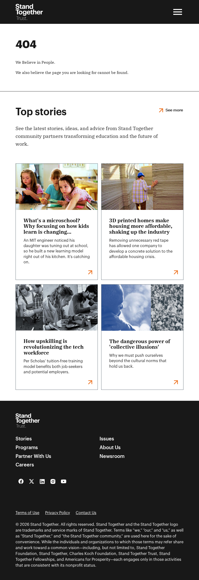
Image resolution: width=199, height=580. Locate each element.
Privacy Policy (57, 513)
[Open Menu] (177, 12)
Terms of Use (27, 513)
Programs (27, 447)
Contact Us (86, 513)
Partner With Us (33, 456)
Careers (25, 464)
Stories (24, 438)
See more (174, 109)
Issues (107, 438)
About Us (110, 447)
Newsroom (112, 456)
